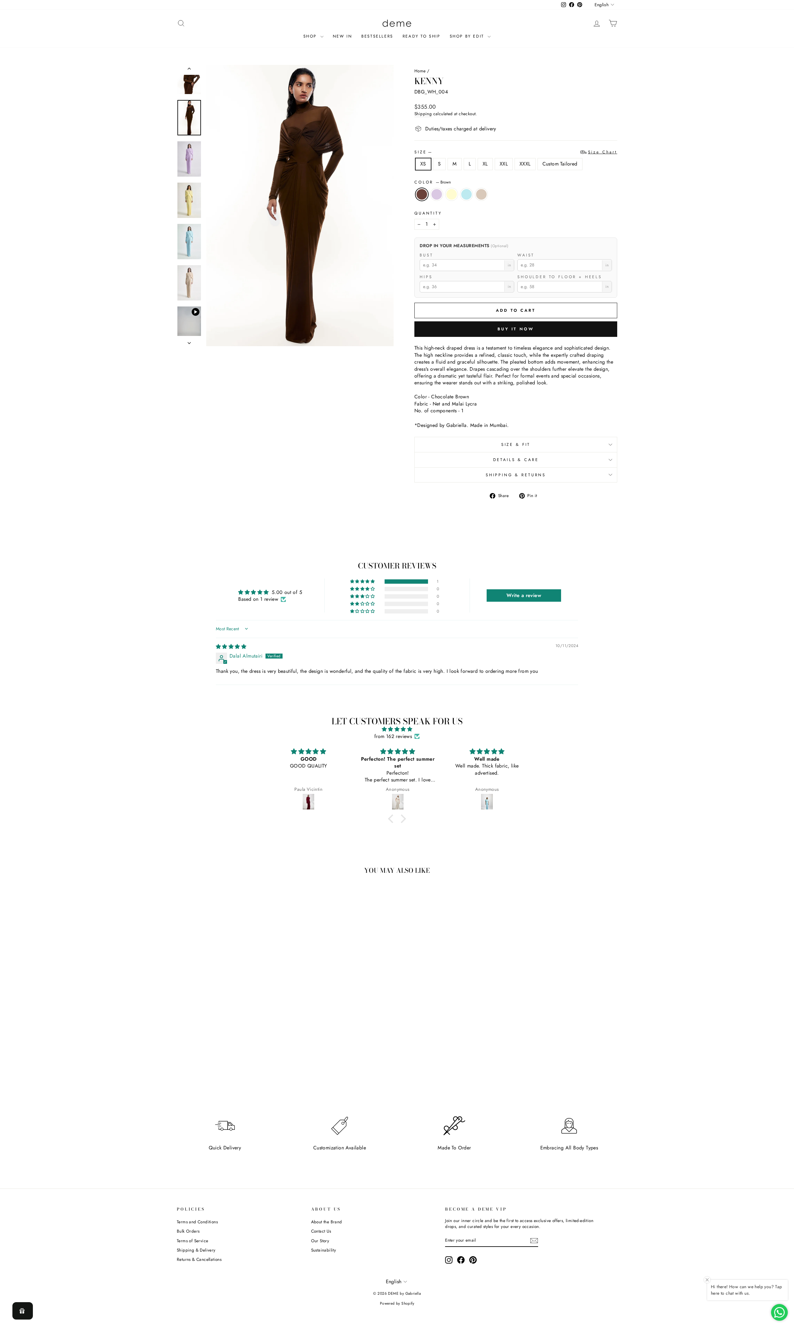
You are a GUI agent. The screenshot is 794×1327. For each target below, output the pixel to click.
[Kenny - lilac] (221, 1069)
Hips (426, 277)
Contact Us (321, 1231)
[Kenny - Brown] (213, 1069)
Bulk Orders (188, 1231)
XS (423, 163)
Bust (426, 255)
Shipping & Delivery (196, 1250)
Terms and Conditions (197, 1222)
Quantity (428, 213)
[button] (363, 581)
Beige (481, 194)
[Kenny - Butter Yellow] (229, 1069)
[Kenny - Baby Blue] (238, 1069)
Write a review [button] (523, 595)
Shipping (423, 114)
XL (485, 163)
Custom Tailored (560, 163)
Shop (311, 36)
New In (342, 36)
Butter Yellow (451, 194)
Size (515, 152)
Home (420, 71)
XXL (504, 163)
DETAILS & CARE (516, 460)
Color (432, 182)
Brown (422, 194)
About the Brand (326, 1222)
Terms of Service (192, 1241)
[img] (231, 646)
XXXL (525, 163)
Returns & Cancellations (199, 1259)
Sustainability (323, 1250)
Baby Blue (466, 194)
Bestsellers (377, 36)
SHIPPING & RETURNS (516, 475)
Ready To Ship (421, 36)
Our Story (320, 1241)
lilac (436, 194)
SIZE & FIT (515, 444)
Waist (525, 255)
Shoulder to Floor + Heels (559, 277)
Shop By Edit (468, 36)
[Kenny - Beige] (246, 1069)
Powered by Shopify (397, 1303)
